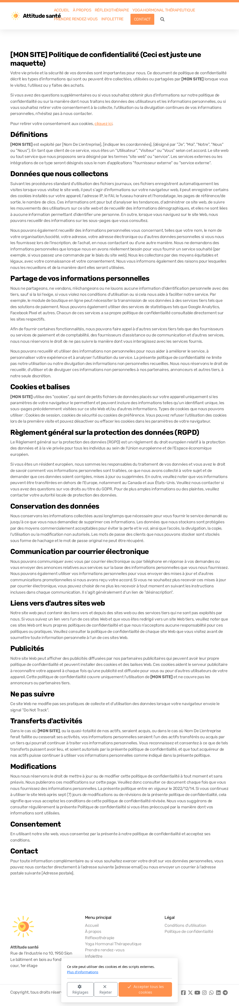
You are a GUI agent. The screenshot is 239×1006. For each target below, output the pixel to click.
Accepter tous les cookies (149, 989)
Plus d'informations (82, 972)
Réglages (80, 992)
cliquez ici (103, 123)
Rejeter (105, 992)
